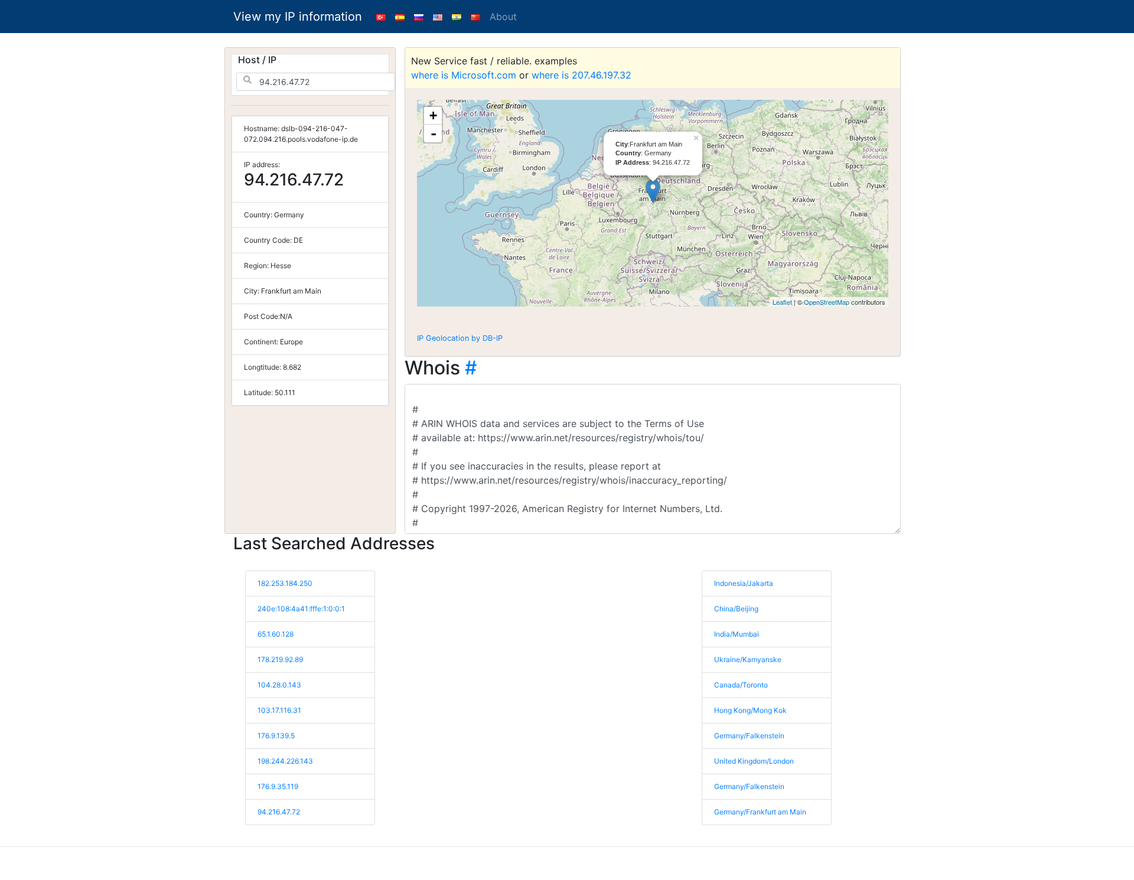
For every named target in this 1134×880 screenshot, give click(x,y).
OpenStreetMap (826, 302)
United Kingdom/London (754, 761)
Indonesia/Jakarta (743, 583)
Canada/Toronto (741, 684)
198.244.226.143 (285, 761)
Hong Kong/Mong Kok (750, 710)
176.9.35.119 (278, 786)
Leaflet (782, 302)
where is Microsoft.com (463, 75)
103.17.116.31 (279, 710)
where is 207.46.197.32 (581, 75)
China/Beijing (736, 608)
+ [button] (433, 115)
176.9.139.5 (276, 735)
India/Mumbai (736, 634)
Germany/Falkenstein (749, 735)
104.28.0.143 (279, 684)
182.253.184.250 (285, 583)
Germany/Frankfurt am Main (760, 811)
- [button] (433, 133)
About (503, 16)
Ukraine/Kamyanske (747, 659)
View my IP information (297, 16)
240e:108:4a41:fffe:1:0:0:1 (301, 608)
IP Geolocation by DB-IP (460, 338)
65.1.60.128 (276, 634)
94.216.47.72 (279, 811)
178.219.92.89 (280, 659)
